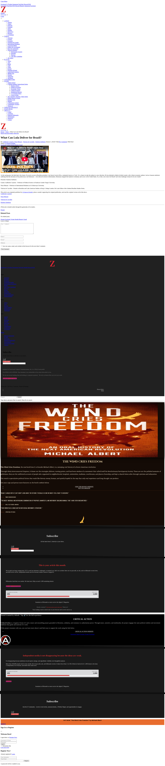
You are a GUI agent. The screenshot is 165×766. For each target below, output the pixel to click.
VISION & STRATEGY (11, 107)
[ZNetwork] (3, 11)
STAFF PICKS (8, 109)
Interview (16, 133)
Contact (10, 120)
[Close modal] (1, 731)
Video (7, 132)
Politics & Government (14, 47)
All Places (10, 78)
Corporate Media (12, 45)
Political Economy (16, 87)
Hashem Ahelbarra (40, 142)
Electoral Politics (8, 133)
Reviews (10, 33)
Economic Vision (15, 89)
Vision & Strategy (12, 50)
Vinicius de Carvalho (28, 142)
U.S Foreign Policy (16, 93)
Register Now (13, 737)
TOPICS (6, 36)
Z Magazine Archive (13, 103)
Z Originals (11, 35)
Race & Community (13, 48)
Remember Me (7, 746)
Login (13, 754)
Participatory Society (16, 52)
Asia (9, 62)
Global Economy (15, 90)
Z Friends (10, 113)
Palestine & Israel (12, 70)
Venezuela (10, 76)
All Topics (10, 58)
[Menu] (1, 18)
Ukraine (10, 75)
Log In (2, 744)
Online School (11, 82)
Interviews (10, 31)
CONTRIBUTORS (9, 79)
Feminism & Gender (13, 42)
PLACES (6, 59)
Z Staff (9, 112)
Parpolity (13, 53)
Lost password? (5, 747)
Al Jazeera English (10, 143)
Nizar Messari (18, 142)
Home (2, 132)
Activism (10, 38)
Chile (9, 65)
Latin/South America (13, 72)
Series (9, 28)
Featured (10, 27)
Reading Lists (11, 99)
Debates (10, 30)
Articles (10, 22)
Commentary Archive (13, 104)
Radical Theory (15, 86)
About (2, 332)
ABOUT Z (7, 110)
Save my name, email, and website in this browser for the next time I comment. (24, 246)
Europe (10, 69)
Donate (3, 13)
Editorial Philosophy (13, 115)
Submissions (11, 116)
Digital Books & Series (14, 98)
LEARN (6, 81)
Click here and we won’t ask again (54, 607)
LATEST (6, 21)
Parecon (13, 55)
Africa (9, 61)
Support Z (10, 118)
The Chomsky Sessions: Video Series (18, 96)
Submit (19, 397)
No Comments (63, 142)
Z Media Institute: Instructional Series (18, 84)
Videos (9, 24)
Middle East (11, 73)
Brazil (9, 64)
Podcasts (10, 25)
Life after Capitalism (16, 56)
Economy (10, 41)
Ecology (10, 39)
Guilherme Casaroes (8, 142)
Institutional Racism (16, 92)
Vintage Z (10, 106)
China (9, 67)
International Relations (14, 44)
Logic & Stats (14, 95)
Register (26, 760)
